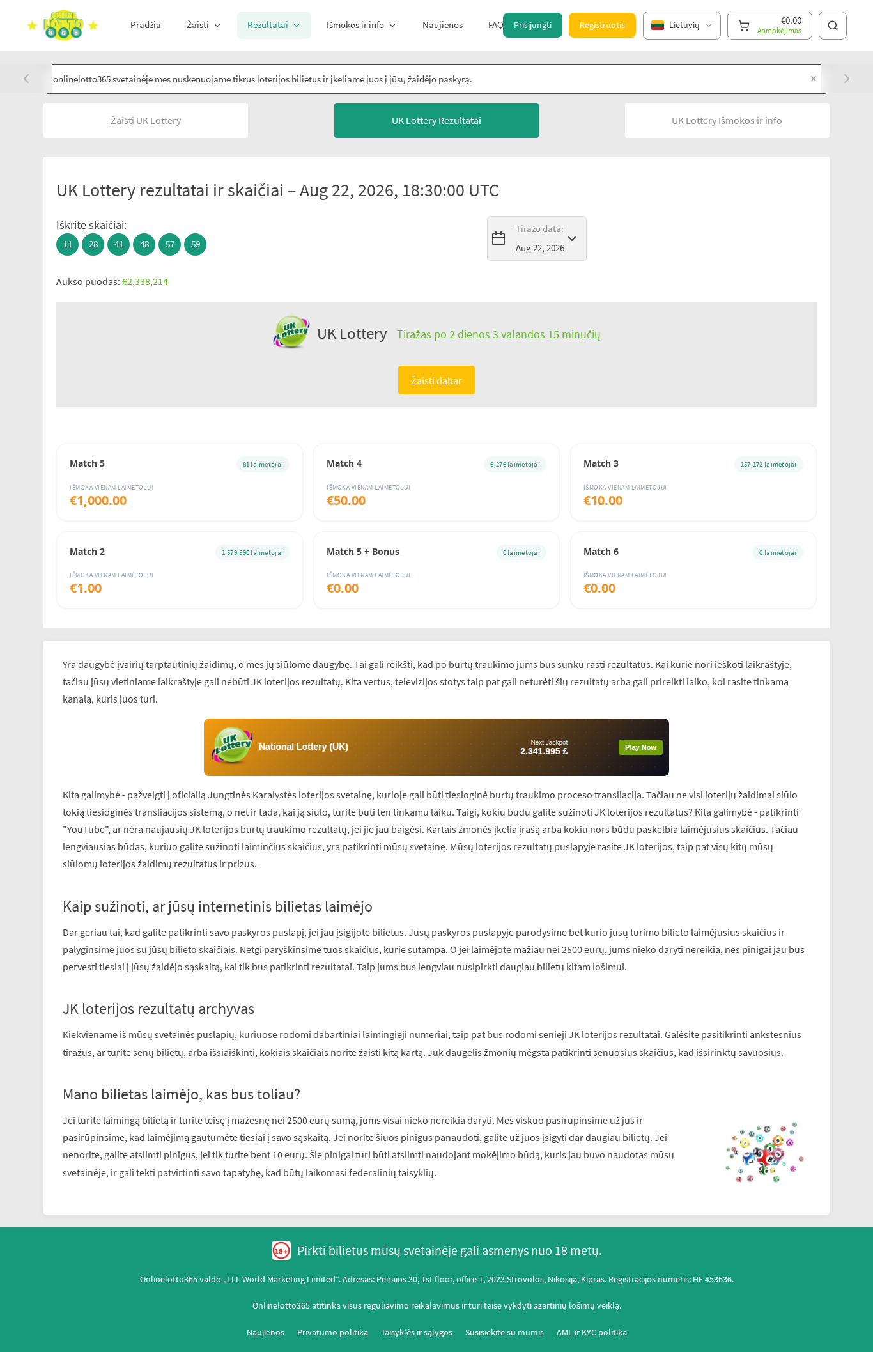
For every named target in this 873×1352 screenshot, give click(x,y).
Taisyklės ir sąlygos (416, 1332)
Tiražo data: (540, 228)
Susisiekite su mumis (504, 1332)
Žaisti (198, 25)
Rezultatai (267, 25)
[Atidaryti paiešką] (833, 26)
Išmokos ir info (355, 25)
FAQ (496, 25)
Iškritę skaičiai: (91, 224)
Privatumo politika (332, 1332)
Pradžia (145, 25)
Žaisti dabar (436, 380)
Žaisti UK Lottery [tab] (146, 120)
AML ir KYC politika (592, 1332)
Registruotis (602, 25)
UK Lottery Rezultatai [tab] (436, 120)
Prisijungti (533, 25)
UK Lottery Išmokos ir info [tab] (727, 120)
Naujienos (442, 25)
